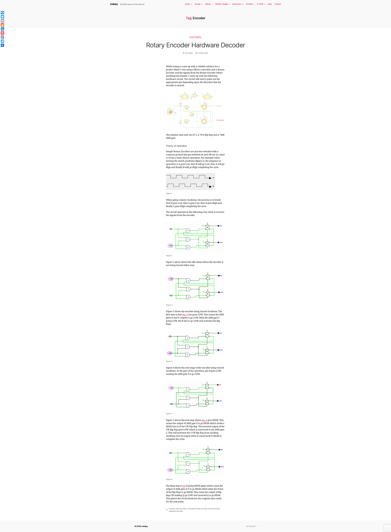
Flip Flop (179, 509)
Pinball (207, 4)
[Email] (2, 21)
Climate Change (221, 4)
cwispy (114, 4)
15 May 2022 (203, 53)
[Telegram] (2, 41)
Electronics (237, 4)
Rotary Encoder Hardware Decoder (195, 45)
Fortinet (249, 4)
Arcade (198, 4)
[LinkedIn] (2, 29)
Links (270, 4)
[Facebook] (2, 13)
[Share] (2, 45)
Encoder (172, 509)
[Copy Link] (2, 37)
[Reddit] (2, 25)
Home (187, 4)
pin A (185, 314)
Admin (190, 53)
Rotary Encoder (202, 509)
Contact (277, 4)
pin (184, 486)
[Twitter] (2, 17)
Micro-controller (189, 509)
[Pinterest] (2, 33)
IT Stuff (260, 4)
